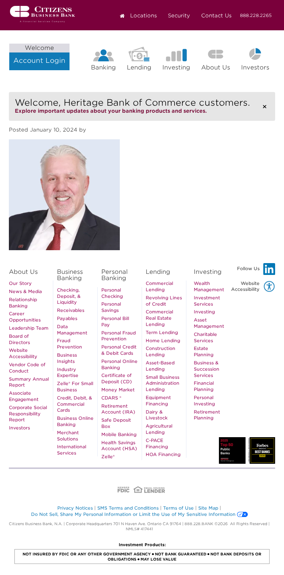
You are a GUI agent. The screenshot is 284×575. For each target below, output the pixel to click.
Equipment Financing (158, 400)
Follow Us (256, 270)
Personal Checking (112, 293)
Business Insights (67, 358)
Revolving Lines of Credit (164, 301)
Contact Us (216, 15)
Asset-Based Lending (160, 366)
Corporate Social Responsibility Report (28, 414)
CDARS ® (111, 398)
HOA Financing (163, 454)
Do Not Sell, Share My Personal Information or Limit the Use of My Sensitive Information (133, 514)
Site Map (208, 508)
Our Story (20, 283)
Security (179, 15)
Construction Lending (160, 351)
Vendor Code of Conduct (27, 368)
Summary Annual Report (29, 382)
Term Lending (162, 332)
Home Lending (163, 340)
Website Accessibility (23, 353)
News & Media (25, 291)
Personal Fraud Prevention (118, 336)
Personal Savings (111, 307)
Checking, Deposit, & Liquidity (69, 296)
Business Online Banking (75, 421)
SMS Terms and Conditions (128, 508)
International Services (71, 450)
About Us (215, 67)
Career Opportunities (25, 317)
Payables (67, 318)
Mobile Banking (118, 434)
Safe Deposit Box (116, 423)
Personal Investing (204, 400)
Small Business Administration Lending (162, 383)
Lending (139, 67)
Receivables (70, 310)
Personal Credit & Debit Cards (118, 350)
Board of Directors (19, 339)
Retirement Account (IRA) (118, 409)
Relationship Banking (23, 303)
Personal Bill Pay (115, 321)
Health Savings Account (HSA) (119, 446)
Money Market (118, 389)
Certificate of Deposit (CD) (116, 378)
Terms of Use (178, 508)
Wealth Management (209, 286)
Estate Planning (203, 351)
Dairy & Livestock (157, 415)
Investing (176, 67)
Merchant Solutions (68, 436)
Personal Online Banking (119, 364)
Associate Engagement (23, 396)
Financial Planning (204, 386)
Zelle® (108, 456)
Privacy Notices (75, 508)
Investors (258, 69)
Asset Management (209, 323)
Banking (103, 67)
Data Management (72, 330)
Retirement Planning (207, 415)
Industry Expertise (67, 372)
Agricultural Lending (159, 429)
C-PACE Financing (157, 443)
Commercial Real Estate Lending (159, 318)
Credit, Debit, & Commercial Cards (74, 404)
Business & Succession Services (206, 369)
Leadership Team (28, 328)
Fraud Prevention (69, 344)
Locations (143, 15)
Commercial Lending (159, 286)
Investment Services (207, 301)
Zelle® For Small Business (75, 386)
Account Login (39, 54)
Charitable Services (205, 337)
